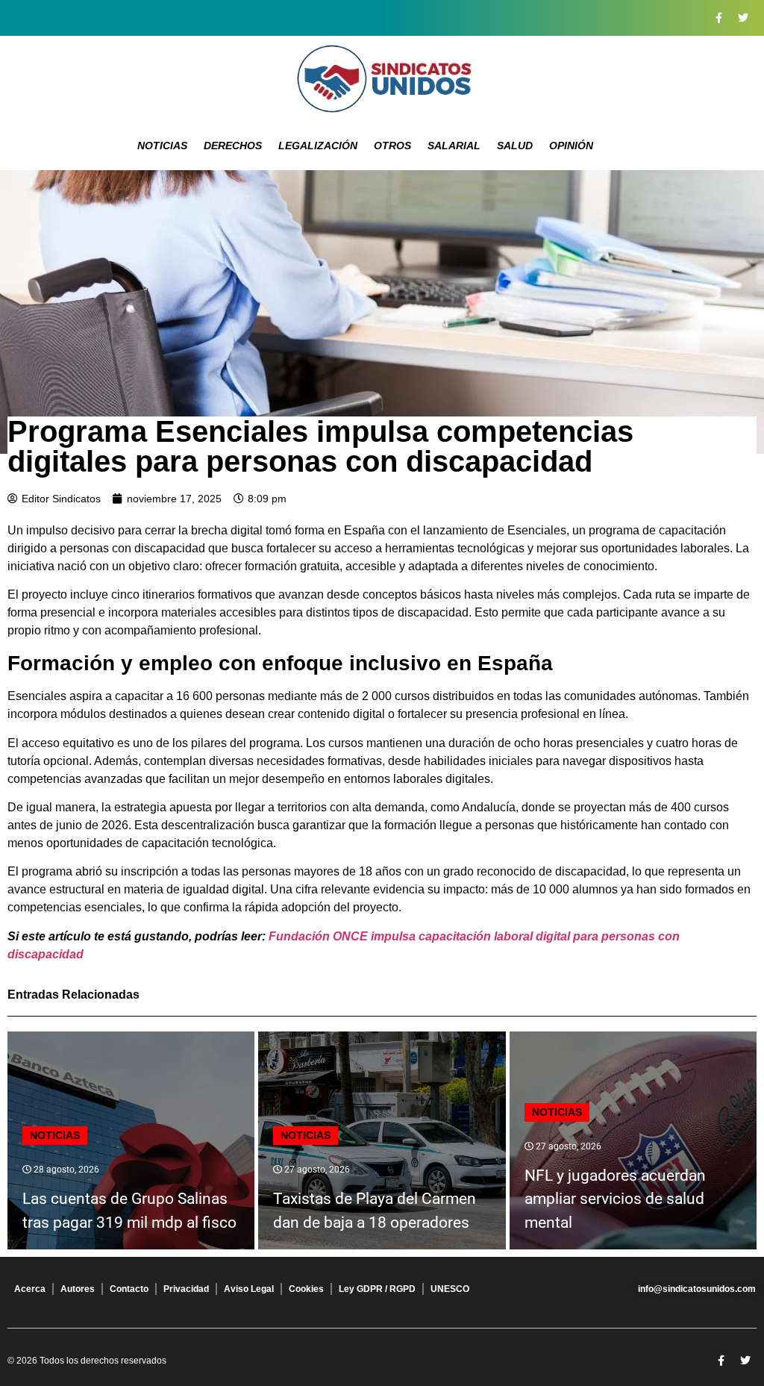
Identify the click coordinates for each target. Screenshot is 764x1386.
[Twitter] (743, 17)
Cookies (306, 1289)
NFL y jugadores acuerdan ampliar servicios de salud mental (615, 1199)
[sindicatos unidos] (382, 78)
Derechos (233, 146)
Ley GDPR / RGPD (377, 1289)
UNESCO (449, 1289)
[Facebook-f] (718, 17)
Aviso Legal (249, 1289)
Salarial (454, 146)
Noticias (162, 146)
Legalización (317, 146)
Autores (77, 1289)
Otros (392, 146)
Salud (515, 146)
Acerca (30, 1289)
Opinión (571, 146)
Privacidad (186, 1289)
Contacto (129, 1289)
